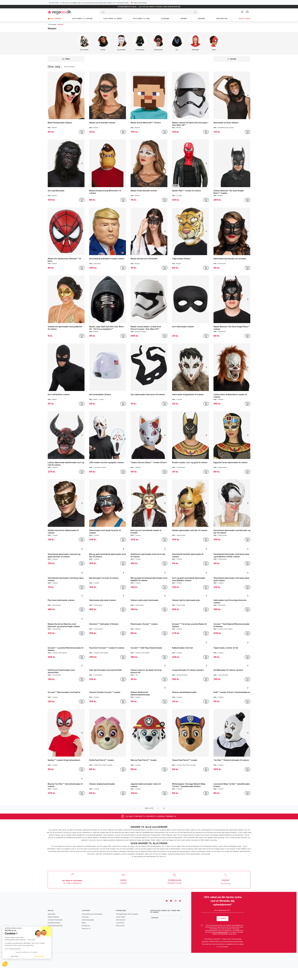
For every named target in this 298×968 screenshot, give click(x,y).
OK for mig (39, 956)
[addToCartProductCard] (82, 132)
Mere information (140, 3)
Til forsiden (52, 24)
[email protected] (95, 3)
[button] (242, 12)
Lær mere (14, 956)
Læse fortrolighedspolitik (12, 949)
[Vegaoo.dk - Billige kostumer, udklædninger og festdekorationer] (59, 12)
